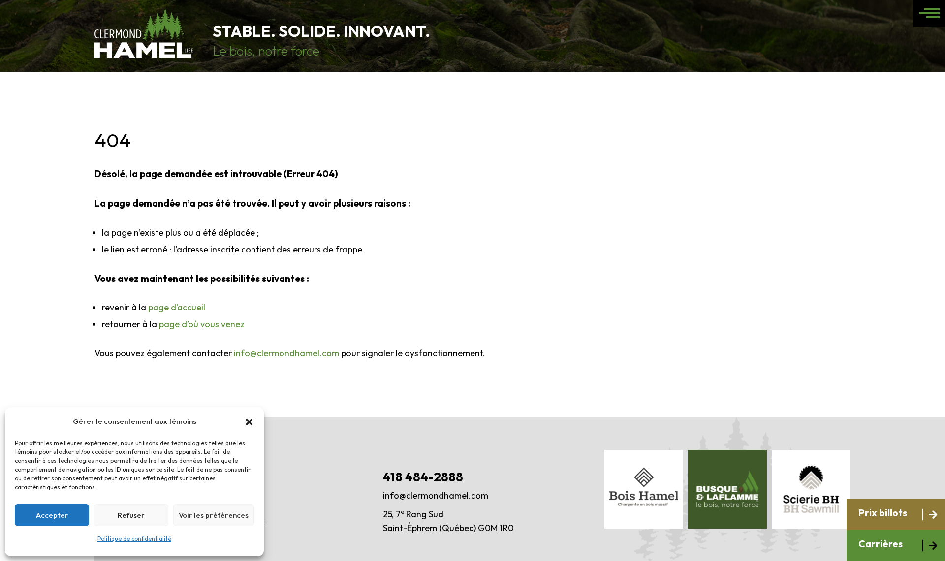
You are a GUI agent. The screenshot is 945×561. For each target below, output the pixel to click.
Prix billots (882, 512)
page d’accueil (176, 307)
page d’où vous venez (202, 324)
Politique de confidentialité (134, 538)
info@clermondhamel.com (286, 353)
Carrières (880, 543)
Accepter (52, 515)
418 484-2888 (423, 477)
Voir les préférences (214, 515)
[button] (249, 422)
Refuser (131, 515)
